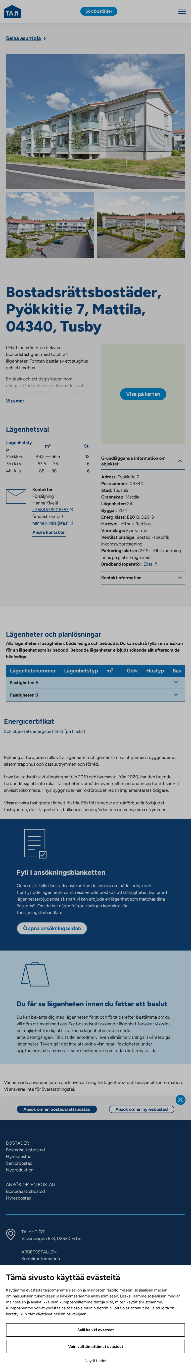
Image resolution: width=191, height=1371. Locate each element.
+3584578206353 (53, 509)
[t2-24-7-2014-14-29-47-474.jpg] (50, 225)
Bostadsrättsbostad (25, 1150)
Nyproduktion (20, 1170)
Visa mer (15, 401)
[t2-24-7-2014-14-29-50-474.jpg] (141, 225)
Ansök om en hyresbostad (141, 1109)
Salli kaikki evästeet (95, 1330)
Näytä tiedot (96, 1360)
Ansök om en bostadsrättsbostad (57, 1109)
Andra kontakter (49, 532)
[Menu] (182, 11)
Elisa (150, 564)
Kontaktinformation (40, 1258)
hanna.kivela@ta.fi (58, 523)
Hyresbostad (19, 1156)
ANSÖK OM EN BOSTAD (30, 1184)
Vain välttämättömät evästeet (95, 1346)
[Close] (180, 1099)
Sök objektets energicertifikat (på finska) (44, 731)
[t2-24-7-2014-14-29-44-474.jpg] (95, 121)
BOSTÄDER (17, 1143)
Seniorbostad (19, 1163)
